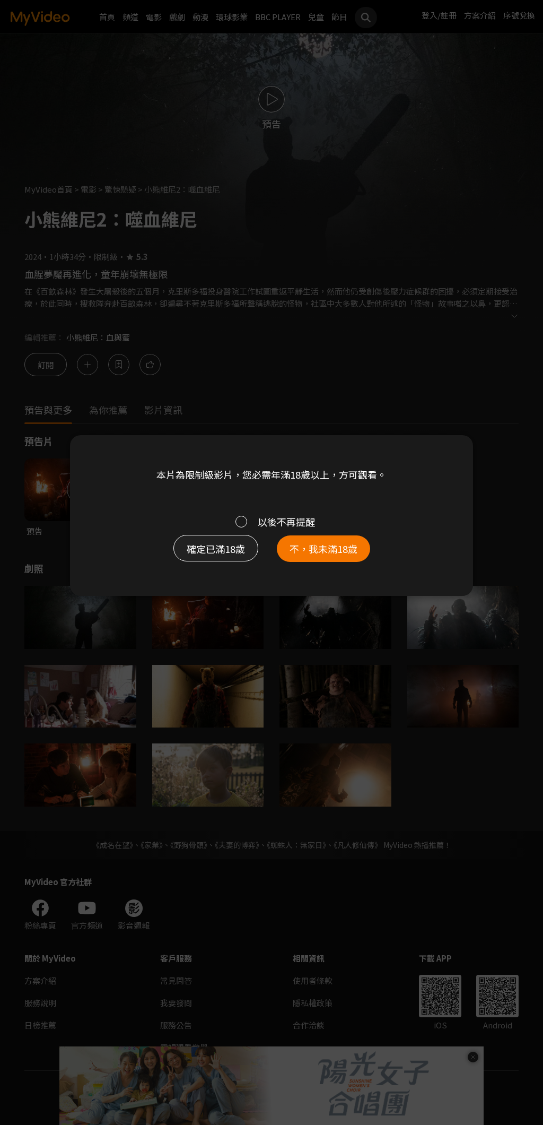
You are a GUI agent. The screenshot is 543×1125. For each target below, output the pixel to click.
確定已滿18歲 (216, 549)
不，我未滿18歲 (323, 549)
